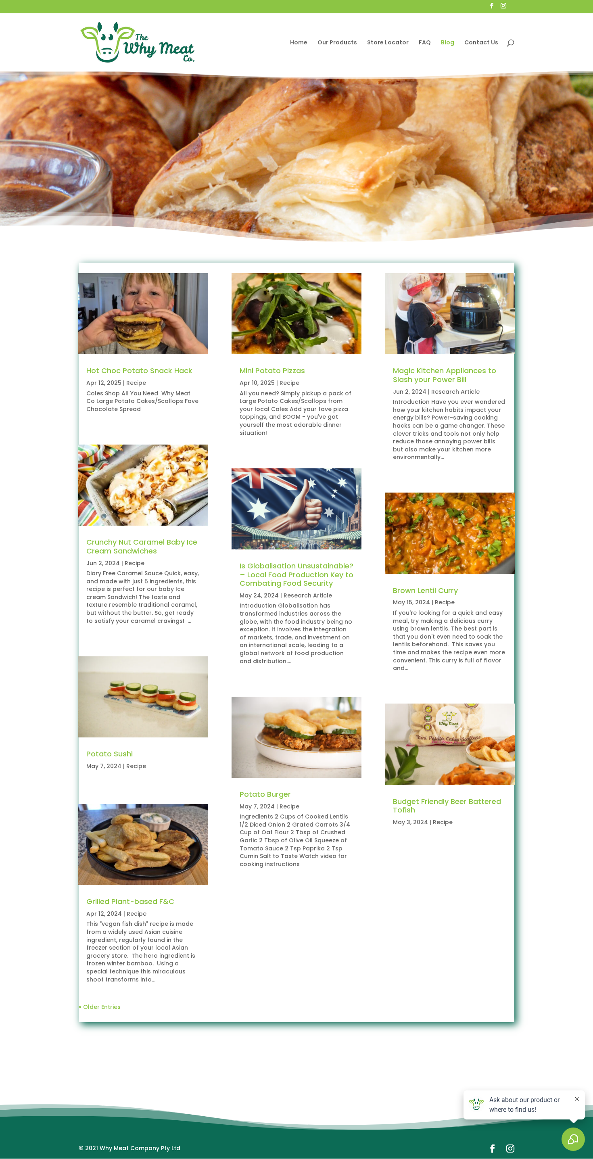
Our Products (337, 43)
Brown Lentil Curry (425, 590)
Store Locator (388, 43)
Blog (447, 43)
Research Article (308, 595)
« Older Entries (100, 1007)
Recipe (136, 383)
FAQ (425, 43)
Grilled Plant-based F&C (130, 901)
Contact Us (481, 43)
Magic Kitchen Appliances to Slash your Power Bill (444, 374)
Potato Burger (265, 794)
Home (298, 43)
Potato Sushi (109, 754)
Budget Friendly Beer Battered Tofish (447, 805)
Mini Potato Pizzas (272, 370)
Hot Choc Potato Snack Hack (139, 370)
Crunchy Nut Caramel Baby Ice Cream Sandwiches (141, 546)
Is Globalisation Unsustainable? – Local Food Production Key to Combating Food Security (296, 574)
